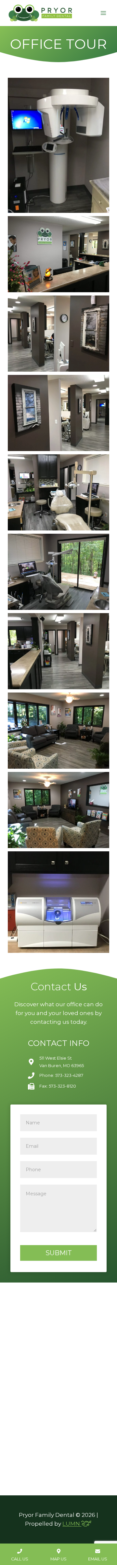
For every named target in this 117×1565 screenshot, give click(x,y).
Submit (59, 1253)
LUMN (71, 1523)
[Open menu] (103, 13)
